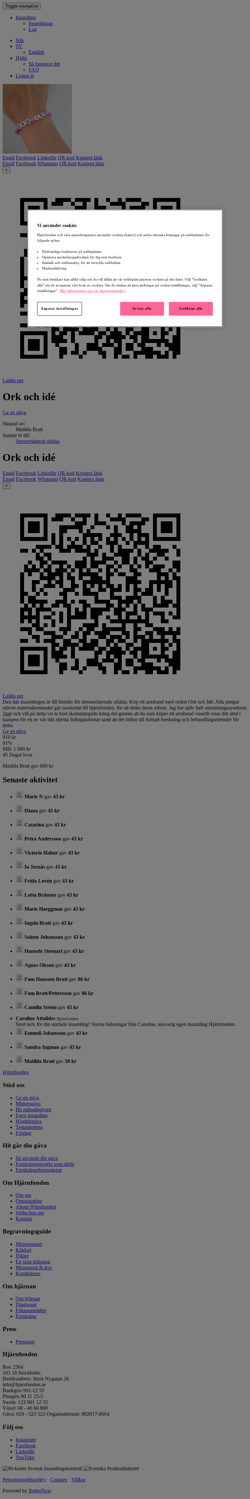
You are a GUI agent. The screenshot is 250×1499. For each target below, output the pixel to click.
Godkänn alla (191, 308)
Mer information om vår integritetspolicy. (93, 291)
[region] (125, 268)
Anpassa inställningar (59, 308)
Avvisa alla (141, 308)
